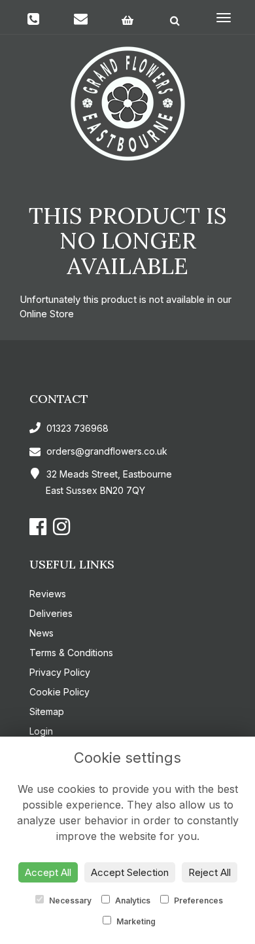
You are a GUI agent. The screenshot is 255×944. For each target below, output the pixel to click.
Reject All (209, 872)
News (41, 632)
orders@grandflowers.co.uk (106, 451)
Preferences (197, 900)
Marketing (135, 921)
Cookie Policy (59, 691)
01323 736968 (76, 428)
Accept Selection (130, 872)
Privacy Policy (59, 672)
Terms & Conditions (71, 652)
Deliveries (51, 613)
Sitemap (46, 711)
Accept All (48, 872)
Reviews (47, 593)
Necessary (69, 900)
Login (41, 731)
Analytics (131, 900)
